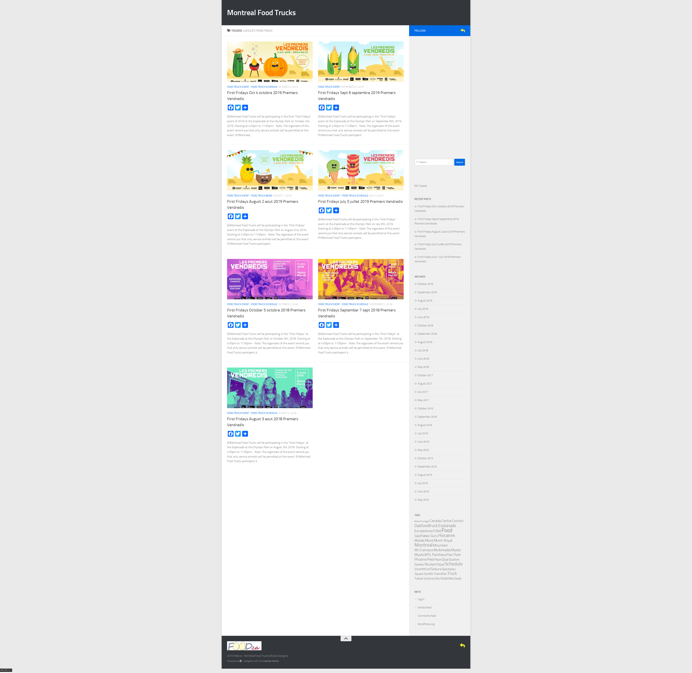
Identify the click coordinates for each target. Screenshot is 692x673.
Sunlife (428, 574)
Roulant (431, 564)
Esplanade (447, 525)
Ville (437, 578)
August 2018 (425, 342)
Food (447, 530)
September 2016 (427, 416)
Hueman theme (271, 661)
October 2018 (425, 325)
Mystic (456, 550)
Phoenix (420, 559)
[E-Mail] (463, 30)
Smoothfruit (422, 569)
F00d (437, 531)
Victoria (429, 578)
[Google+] (457, 30)
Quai (445, 559)
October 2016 (425, 408)
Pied (430, 559)
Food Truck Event (238, 86)
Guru (434, 536)
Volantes (447, 578)
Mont (429, 540)
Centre (446, 521)
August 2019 (425, 300)
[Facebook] (445, 30)
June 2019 (423, 317)
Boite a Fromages (421, 521)
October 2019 (425, 284)
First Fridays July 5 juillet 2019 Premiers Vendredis (360, 201)
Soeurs (436, 569)
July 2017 (423, 392)
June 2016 (423, 441)
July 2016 (423, 433)
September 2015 (427, 466)
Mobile (419, 540)
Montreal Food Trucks (261, 12)
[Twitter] (451, 30)
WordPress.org (426, 624)
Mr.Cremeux (423, 550)
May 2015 (423, 499)
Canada (435, 521)
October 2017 (425, 375)
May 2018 (423, 367)
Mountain (440, 545)
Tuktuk (418, 578)
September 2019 (427, 292)
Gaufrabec (422, 536)
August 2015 (425, 475)
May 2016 (423, 450)
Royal (440, 564)
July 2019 (423, 309)
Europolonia (423, 531)
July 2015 (423, 483)
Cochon (457, 521)
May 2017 (423, 400)
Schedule (454, 564)
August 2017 (425, 383)
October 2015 (425, 458)
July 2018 (423, 350)
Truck (452, 573)
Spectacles (449, 569)
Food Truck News (261, 195)
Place (437, 559)
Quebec (419, 564)
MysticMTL (422, 554)
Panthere (439, 554)
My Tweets (420, 185)
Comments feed (427, 615)
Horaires (446, 535)
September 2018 (427, 333)
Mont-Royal (443, 540)
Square (418, 574)
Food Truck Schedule (264, 86)
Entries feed (424, 607)
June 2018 (423, 358)
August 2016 (425, 425)
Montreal (423, 545)
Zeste (458, 578)
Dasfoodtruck (426, 525)
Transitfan (440, 574)
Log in (421, 599)
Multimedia (442, 550)
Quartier (454, 559)
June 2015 (423, 491)
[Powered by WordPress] (240, 661)
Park (457, 554)
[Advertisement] (439, 95)
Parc (450, 554)
